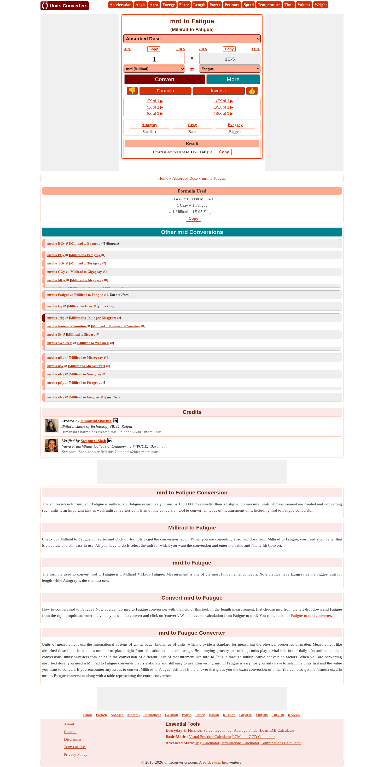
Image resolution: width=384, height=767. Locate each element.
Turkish (278, 715)
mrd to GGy (56, 272)
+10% (180, 49)
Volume (304, 5)
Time (288, 5)
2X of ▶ (155, 101)
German (171, 715)
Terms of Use (75, 747)
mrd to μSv (55, 366)
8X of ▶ (155, 113)
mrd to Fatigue (58, 295)
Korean (294, 715)
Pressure (232, 5)
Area (154, 5)
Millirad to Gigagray (86, 272)
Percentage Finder (218, 730)
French (101, 715)
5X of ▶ (155, 107)
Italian (214, 715)
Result (192, 143)
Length (199, 5)
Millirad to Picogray (85, 383)
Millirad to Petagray (85, 255)
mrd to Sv (54, 334)
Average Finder (246, 730)
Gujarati (245, 715)
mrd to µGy (55, 357)
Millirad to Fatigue (89, 295)
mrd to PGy (56, 255)
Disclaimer (73, 739)
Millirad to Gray (80, 306)
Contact (70, 732)
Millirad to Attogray (85, 397)
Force (184, 5)
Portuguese (152, 715)
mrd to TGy (56, 263)
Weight (321, 5)
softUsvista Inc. (215, 762)
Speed (249, 5)
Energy (168, 5)
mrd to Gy (54, 306)
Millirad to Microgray (86, 357)
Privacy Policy (76, 754)
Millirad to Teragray (85, 263)
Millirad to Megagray (87, 280)
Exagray (235, 125)
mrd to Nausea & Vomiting (67, 326)
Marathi (133, 715)
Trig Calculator (207, 743)
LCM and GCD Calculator (253, 737)
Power (215, 5)
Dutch (200, 715)
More (233, 79)
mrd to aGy (55, 397)
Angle (141, 5)
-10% (127, 49)
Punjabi (262, 715)
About (69, 724)
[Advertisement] (79, 92)
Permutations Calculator (239, 743)
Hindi (87, 715)
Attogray (149, 125)
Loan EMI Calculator (277, 730)
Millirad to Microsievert (87, 366)
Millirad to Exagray (85, 243)
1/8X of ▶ (223, 113)
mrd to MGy (56, 280)
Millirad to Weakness (93, 343)
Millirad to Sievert (81, 334)
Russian (229, 715)
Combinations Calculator (280, 743)
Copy (153, 49)
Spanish (117, 715)
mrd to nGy (55, 374)
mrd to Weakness (59, 343)
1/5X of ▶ (223, 107)
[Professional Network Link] (115, 421)
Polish (187, 715)
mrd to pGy (55, 383)
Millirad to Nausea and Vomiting (116, 326)
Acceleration (120, 5)
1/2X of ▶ (223, 101)
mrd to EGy (56, 243)
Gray (192, 125)
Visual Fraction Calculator (210, 737)
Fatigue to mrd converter (311, 615)
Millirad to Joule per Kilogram (93, 318)
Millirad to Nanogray (86, 374)
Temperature (269, 5)
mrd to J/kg (56, 318)
